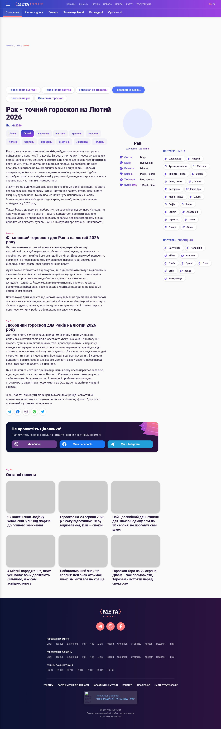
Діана (189, 227)
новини (70, 4)
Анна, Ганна (175, 181)
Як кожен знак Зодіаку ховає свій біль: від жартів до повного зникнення (28, 521)
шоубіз (96, 4)
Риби (171, 643)
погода (107, 4)
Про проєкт (143, 685)
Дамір (172, 227)
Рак (19, 46)
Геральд (173, 219)
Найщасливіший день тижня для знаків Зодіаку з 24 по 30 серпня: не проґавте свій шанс (135, 523)
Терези (114, 67)
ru (214, 4)
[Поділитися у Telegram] (9, 411)
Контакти (127, 685)
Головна (10, 46)
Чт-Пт (79, 670)
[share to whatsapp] (34, 411)
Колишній (196, 248)
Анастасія (192, 212)
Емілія (172, 212)
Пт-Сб (90, 670)
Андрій (196, 158)
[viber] (110, 626)
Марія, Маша (176, 196)
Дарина (197, 181)
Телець (31, 67)
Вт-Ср (60, 670)
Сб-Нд (100, 670)
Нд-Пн (110, 670)
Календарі (96, 12)
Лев (81, 67)
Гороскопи (12, 12)
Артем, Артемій (178, 166)
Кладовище (175, 278)
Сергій (199, 173)
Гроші (189, 263)
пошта (119, 4)
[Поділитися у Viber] (26, 411)
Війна (172, 255)
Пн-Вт (50, 670)
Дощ (205, 263)
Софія (172, 204)
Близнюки (48, 67)
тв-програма (144, 4)
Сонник (53, 12)
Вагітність (174, 248)
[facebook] (121, 626)
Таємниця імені (74, 12)
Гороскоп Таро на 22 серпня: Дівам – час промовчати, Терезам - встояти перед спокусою (134, 577)
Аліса (192, 219)
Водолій (160, 643)
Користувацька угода (105, 685)
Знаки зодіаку (34, 12)
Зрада (187, 270)
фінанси (83, 4)
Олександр (175, 158)
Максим (201, 166)
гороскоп (38, 4)
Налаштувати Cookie (166, 685)
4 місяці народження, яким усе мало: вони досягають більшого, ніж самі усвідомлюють (29, 577)
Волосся (190, 255)
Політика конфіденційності (73, 685)
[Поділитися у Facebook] (17, 411)
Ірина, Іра (195, 189)
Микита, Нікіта (177, 173)
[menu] (8, 4)
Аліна (189, 204)
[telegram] (100, 626)
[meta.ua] (23, 4)
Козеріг (149, 643)
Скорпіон (130, 67)
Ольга (197, 196)
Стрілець (147, 67)
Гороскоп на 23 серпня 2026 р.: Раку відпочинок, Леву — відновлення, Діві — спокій (82, 521)
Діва (97, 67)
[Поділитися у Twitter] (42, 411)
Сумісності (115, 12)
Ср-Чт (69, 670)
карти (129, 4)
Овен (49, 643)
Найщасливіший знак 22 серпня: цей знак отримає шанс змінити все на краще (82, 575)
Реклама (49, 685)
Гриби (172, 263)
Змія (171, 270)
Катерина (174, 189)
